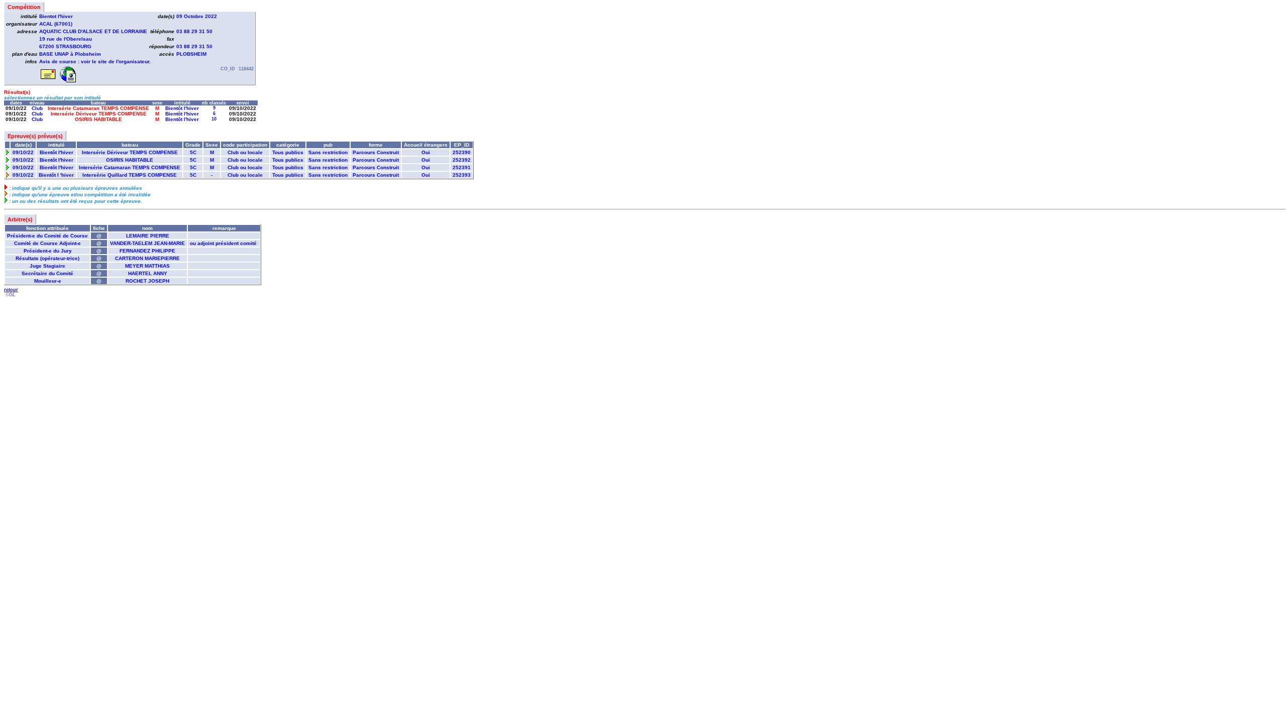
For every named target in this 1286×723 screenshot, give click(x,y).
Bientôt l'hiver (182, 108)
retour (11, 289)
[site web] (68, 80)
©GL (10, 294)
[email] (49, 80)
